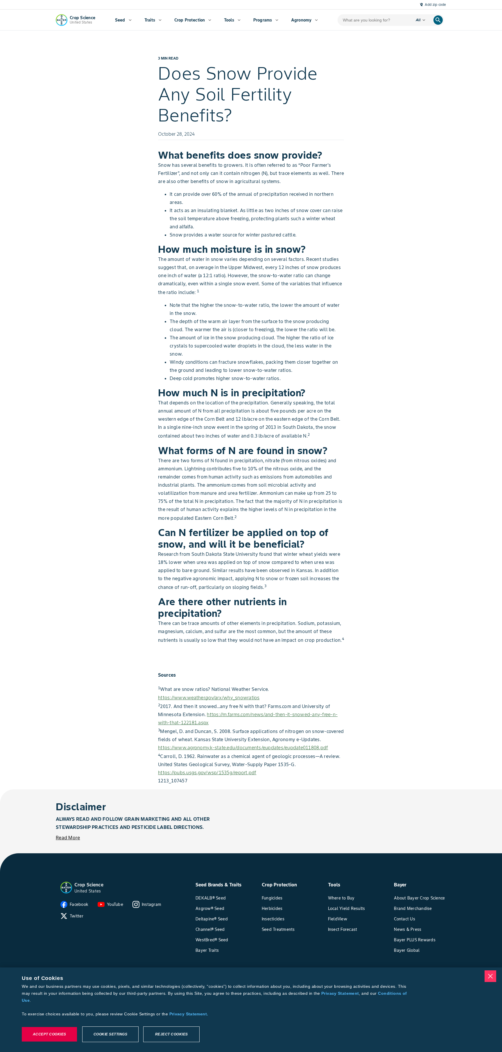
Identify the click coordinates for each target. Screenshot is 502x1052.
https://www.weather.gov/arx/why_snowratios (209, 697)
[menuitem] (123, 20)
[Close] (490, 976)
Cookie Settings (111, 1034)
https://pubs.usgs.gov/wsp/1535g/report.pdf (207, 772)
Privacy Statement (340, 993)
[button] (66, 887)
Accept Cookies (49, 1034)
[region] (251, 1009)
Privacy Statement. (188, 1014)
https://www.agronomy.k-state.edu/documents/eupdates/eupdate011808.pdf (243, 747)
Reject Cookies (171, 1034)
